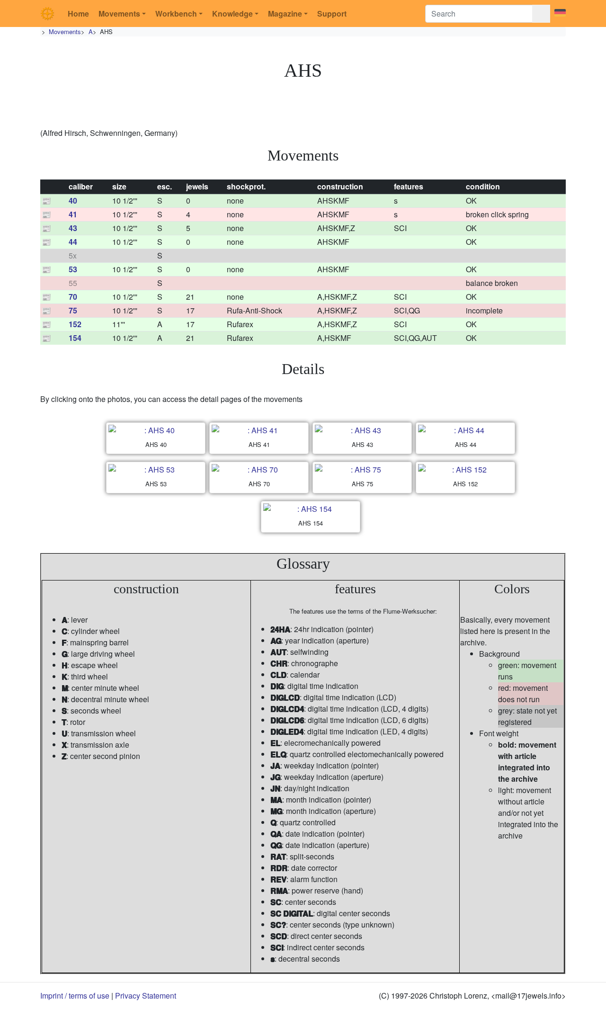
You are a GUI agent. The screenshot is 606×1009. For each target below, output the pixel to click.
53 (73, 269)
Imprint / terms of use (74, 995)
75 (73, 310)
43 (73, 228)
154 (75, 337)
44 (73, 241)
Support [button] (332, 13)
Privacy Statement (145, 995)
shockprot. (246, 186)
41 (73, 214)
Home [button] (78, 13)
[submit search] (541, 14)
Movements (119, 13)
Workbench (176, 13)
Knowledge (232, 13)
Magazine (285, 13)
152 (75, 324)
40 (73, 200)
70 (73, 296)
